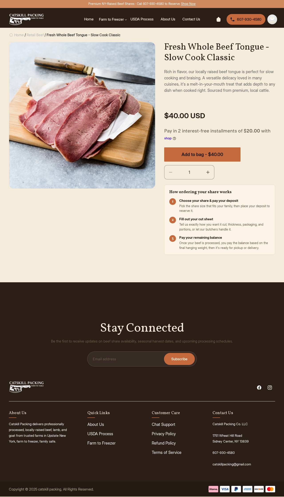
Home (18, 35)
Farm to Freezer (101, 443)
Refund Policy (164, 443)
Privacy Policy (164, 433)
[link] (113, 19)
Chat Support (163, 424)
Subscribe (179, 359)
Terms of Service (166, 452)
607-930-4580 (249, 19)
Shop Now (188, 4)
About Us (95, 424)
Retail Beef (35, 35)
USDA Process (100, 433)
